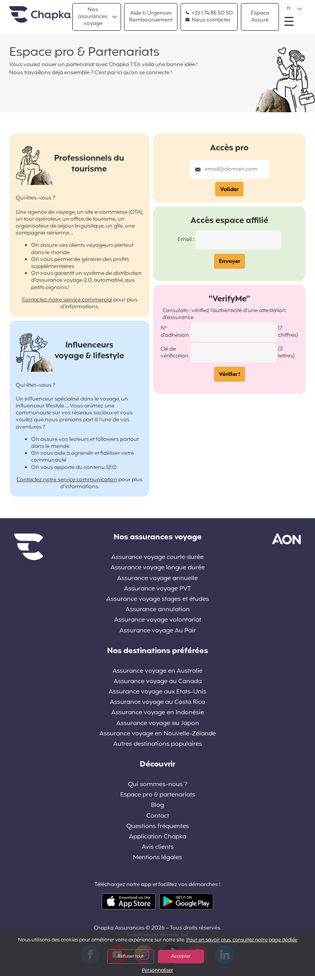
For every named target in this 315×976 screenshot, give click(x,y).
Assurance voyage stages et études (157, 599)
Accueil (40, 14)
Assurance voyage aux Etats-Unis (157, 692)
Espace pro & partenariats (157, 795)
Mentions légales (157, 858)
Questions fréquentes (157, 827)
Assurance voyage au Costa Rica (157, 702)
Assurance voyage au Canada (158, 682)
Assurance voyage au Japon (157, 724)
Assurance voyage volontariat (157, 620)
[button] (295, 9)
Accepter (181, 956)
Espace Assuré (260, 16)
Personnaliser (157, 971)
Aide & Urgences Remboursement (150, 16)
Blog (157, 805)
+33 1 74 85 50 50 (212, 13)
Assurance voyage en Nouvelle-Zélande (157, 734)
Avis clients (158, 847)
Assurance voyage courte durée (157, 558)
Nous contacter (210, 20)
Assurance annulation (158, 610)
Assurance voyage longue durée (158, 568)
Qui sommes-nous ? (157, 785)
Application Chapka (157, 837)
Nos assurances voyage (93, 17)
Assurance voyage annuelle (157, 579)
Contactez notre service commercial (67, 300)
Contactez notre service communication (67, 480)
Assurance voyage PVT (157, 589)
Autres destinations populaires (157, 744)
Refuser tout (131, 956)
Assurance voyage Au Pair (157, 631)
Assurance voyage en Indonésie (157, 713)
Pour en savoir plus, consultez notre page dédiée (241, 940)
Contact (157, 816)
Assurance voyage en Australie (157, 671)
